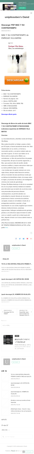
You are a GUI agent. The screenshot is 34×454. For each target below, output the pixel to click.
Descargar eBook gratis (9, 114)
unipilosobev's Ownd (17, 17)
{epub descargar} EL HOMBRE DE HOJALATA (15, 294)
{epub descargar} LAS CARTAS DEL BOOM (15, 279)
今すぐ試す (22, 8)
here (6, 227)
